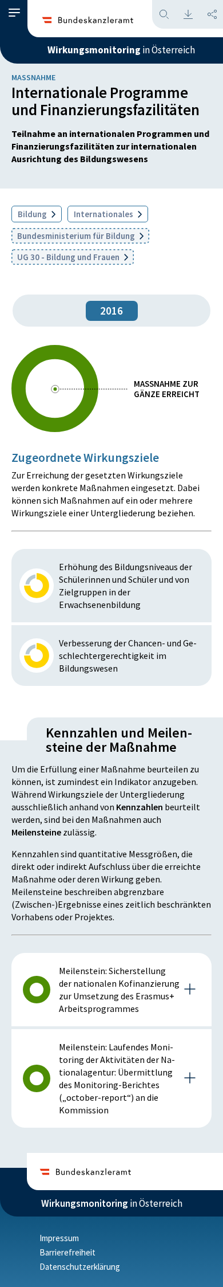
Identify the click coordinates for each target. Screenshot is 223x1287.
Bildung (33, 214)
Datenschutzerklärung (79, 1266)
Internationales (104, 214)
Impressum (59, 1238)
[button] (14, 13)
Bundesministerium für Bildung (77, 235)
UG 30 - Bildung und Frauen (69, 257)
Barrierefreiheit (67, 1252)
